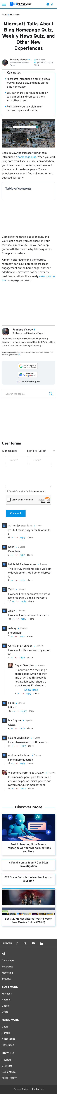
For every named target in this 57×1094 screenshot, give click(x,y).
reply (22, 537)
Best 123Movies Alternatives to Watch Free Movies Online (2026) (28, 920)
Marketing (7, 972)
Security (6, 978)
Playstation (8, 1045)
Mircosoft (7, 993)
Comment (15, 513)
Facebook (17, 943)
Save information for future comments (27, 492)
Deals (5, 1026)
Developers (8, 960)
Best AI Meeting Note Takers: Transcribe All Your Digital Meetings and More (28, 848)
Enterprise (7, 966)
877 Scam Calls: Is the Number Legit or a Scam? (28, 879)
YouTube (33, 943)
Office (5, 1012)
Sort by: (32, 451)
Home (5, 15)
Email (37, 460)
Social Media (9, 1072)
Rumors (6, 1033)
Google (6, 1005)
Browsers (7, 1066)
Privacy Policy (21, 1089)
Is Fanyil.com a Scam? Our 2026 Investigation (28, 864)
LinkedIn (41, 943)
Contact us (37, 1089)
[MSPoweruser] (20, 4)
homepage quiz (27, 157)
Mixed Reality (9, 1078)
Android (6, 999)
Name (13, 460)
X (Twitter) (25, 943)
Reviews (6, 1060)
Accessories (8, 1038)
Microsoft (14, 15)
